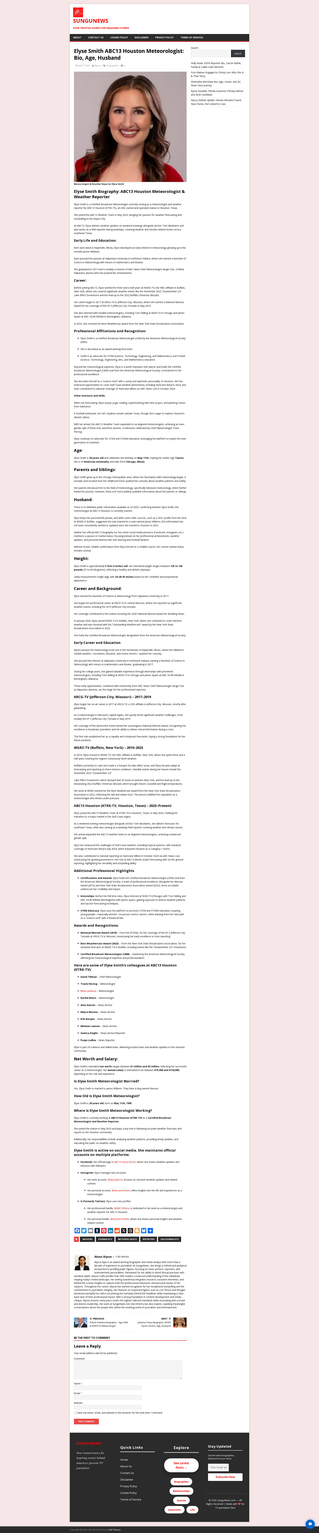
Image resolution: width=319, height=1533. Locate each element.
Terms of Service (130, 1499)
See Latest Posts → (181, 1465)
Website (78, 1402)
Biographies (112, 65)
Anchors (87, 1239)
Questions (174, 1509)
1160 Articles (122, 1256)
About (77, 37)
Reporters (149, 1239)
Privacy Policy (164, 37)
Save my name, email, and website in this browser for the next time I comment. (120, 1412)
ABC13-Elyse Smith (125, 1161)
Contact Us (96, 37)
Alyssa (98, 65)
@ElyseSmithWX (119, 1219)
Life (192, 1509)
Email (77, 1393)
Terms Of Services (191, 37)
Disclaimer (141, 37)
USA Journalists (169, 1239)
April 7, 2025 (84, 65)
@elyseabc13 (115, 1179)
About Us (126, 1466)
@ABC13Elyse (121, 1208)
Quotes (181, 1500)
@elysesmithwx (121, 1190)
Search (194, 47)
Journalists (105, 1239)
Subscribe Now (225, 1477)
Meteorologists (127, 1239)
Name (77, 1383)
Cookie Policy (119, 37)
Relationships (181, 1491)
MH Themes (114, 1529)
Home (124, 1460)
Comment (79, 1358)
